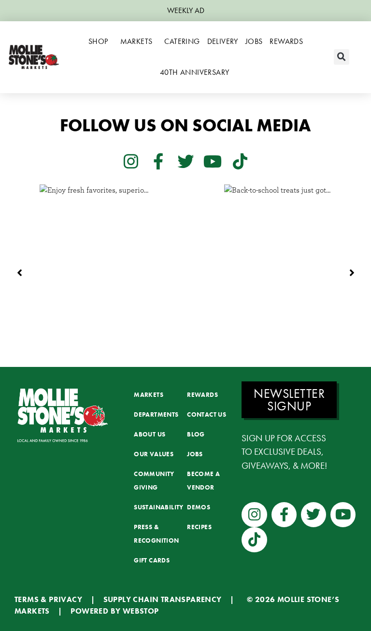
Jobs (254, 41)
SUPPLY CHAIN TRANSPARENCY (162, 599)
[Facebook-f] (158, 161)
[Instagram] (131, 161)
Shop (98, 41)
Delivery (222, 41)
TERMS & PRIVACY (48, 599)
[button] (341, 57)
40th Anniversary (194, 72)
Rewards (286, 41)
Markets (136, 41)
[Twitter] (185, 161)
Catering (182, 41)
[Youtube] (213, 161)
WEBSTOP (141, 611)
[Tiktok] (240, 161)
